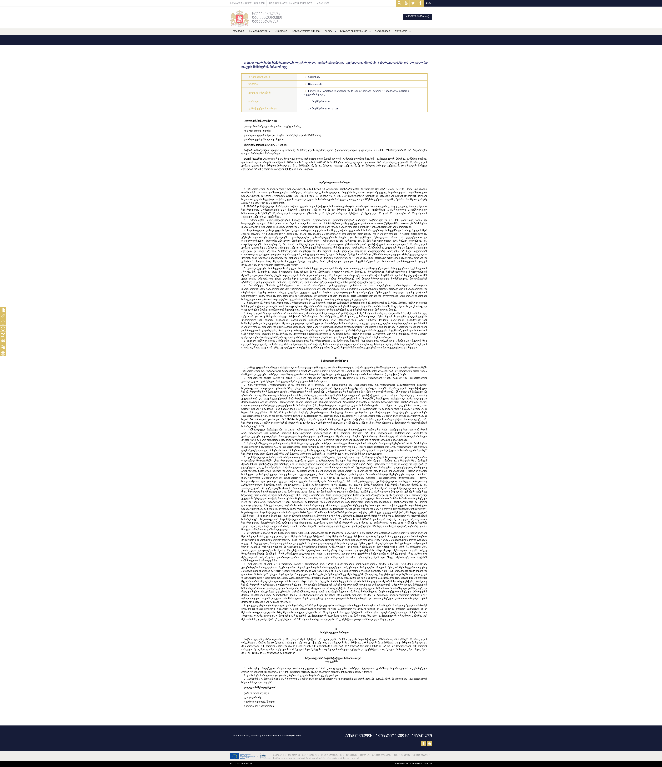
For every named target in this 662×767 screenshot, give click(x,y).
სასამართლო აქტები (306, 31)
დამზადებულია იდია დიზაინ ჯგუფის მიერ (413, 764)
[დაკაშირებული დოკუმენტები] (3, 316)
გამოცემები (382, 31)
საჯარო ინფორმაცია (353, 31)
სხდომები (281, 31)
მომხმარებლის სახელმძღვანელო (291, 3)
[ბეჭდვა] (3, 353)
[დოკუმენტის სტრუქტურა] (3, 310)
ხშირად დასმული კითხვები (247, 3)
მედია (329, 31)
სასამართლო (258, 31)
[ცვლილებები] (3, 322)
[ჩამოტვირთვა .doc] (3, 347)
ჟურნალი (401, 31)
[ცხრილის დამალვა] (3, 329)
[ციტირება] (3, 341)
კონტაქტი (323, 3)
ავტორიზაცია (415, 16)
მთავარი (238, 31)
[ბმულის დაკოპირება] (3, 335)
